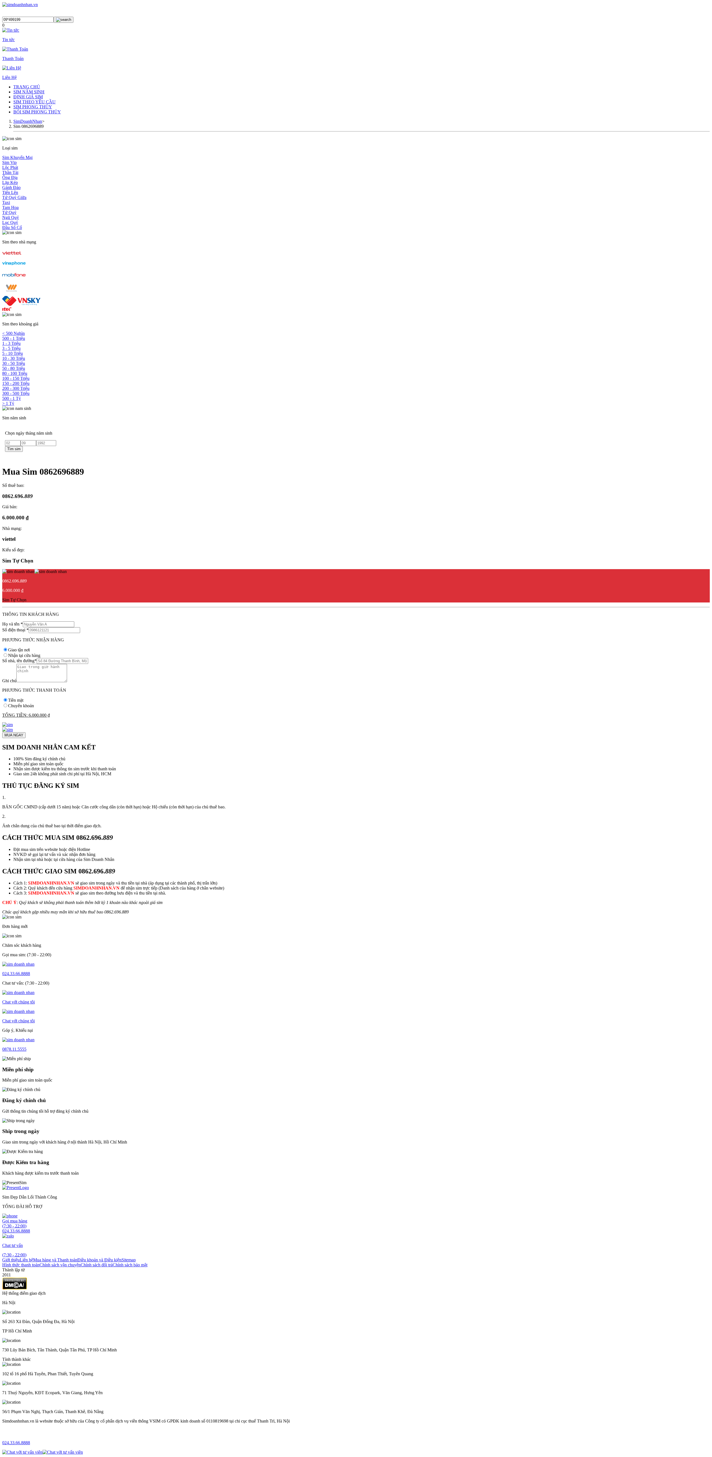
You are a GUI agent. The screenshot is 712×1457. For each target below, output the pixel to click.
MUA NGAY (13, 735)
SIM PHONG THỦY (32, 106)
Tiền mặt (15, 700)
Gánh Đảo (11, 187)
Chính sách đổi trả (97, 1264)
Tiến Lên (10, 192)
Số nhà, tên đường (19, 660)
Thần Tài (10, 172)
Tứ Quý (9, 212)
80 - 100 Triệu (14, 373)
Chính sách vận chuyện (60, 1264)
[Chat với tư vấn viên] (22, 1452)
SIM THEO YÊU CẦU (34, 101)
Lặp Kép (10, 182)
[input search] (63, 20)
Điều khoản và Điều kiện (99, 1259)
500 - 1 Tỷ (11, 398)
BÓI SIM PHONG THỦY (37, 111)
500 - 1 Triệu (13, 338)
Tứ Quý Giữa (14, 197)
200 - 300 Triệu (15, 388)
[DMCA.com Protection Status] (14, 1288)
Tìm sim (14, 449)
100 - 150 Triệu (15, 378)
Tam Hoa (10, 207)
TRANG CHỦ (26, 86)
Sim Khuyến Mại (17, 157)
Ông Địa (10, 177)
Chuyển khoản (21, 705)
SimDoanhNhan (27, 121)
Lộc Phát (10, 167)
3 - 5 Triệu (11, 348)
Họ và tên (12, 624)
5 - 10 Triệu (12, 353)
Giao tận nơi (19, 649)
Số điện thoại (15, 629)
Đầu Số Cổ (12, 227)
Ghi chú (9, 680)
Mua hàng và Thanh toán (55, 1259)
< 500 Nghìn (13, 333)
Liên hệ (26, 1259)
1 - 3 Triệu (11, 343)
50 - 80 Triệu (13, 368)
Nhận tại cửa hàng (24, 655)
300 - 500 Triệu (15, 393)
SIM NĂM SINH (28, 91)
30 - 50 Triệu (13, 363)
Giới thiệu (11, 1259)
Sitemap (129, 1259)
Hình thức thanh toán (20, 1264)
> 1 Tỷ (8, 403)
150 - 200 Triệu (15, 383)
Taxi (6, 202)
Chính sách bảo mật (130, 1264)
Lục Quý (10, 222)
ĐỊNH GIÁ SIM (28, 96)
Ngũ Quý (10, 217)
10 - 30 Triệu (13, 358)
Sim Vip (9, 162)
